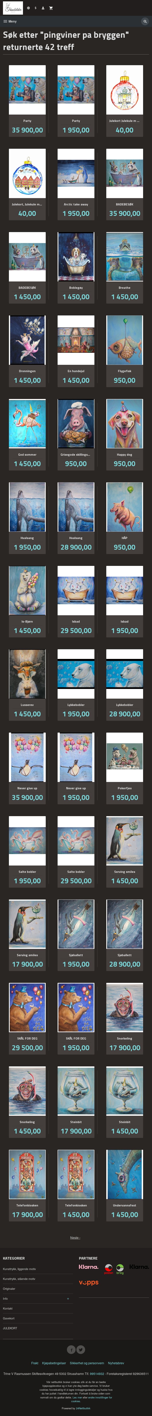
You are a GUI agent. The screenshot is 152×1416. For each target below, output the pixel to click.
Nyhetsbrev (116, 1363)
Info (5, 1298)
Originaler (9, 1289)
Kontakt (7, 1308)
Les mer (78, 1397)
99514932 (97, 1373)
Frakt (34, 1363)
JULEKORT (10, 1328)
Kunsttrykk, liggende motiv (19, 1269)
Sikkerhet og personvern (87, 1363)
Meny (12, 21)
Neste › (75, 1237)
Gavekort (8, 1318)
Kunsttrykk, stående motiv (19, 1279)
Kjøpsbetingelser (54, 1363)
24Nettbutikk (83, 1408)
